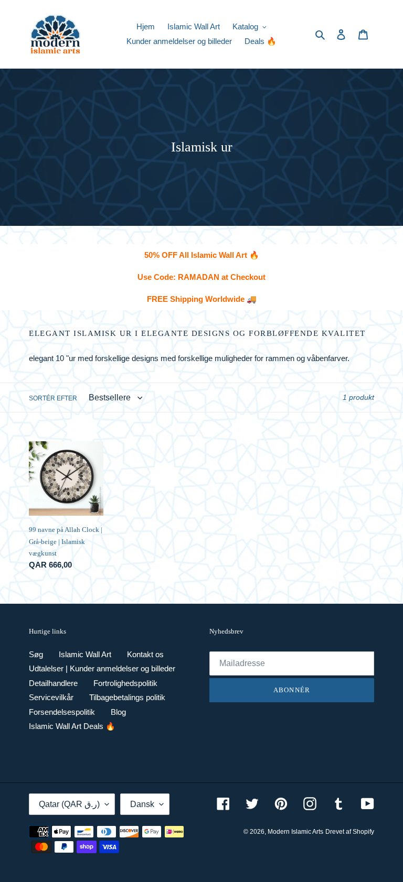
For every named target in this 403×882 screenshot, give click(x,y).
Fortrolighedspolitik (125, 683)
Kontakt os (145, 654)
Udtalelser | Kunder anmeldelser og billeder (102, 668)
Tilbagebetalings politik (127, 697)
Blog (118, 711)
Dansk (142, 804)
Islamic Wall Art (85, 654)
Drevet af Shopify (349, 831)
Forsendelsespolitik (62, 711)
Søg (36, 654)
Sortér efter (53, 398)
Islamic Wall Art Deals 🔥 (72, 726)
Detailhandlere (53, 683)
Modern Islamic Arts (295, 831)
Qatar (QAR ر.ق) (69, 804)
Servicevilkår (51, 697)
